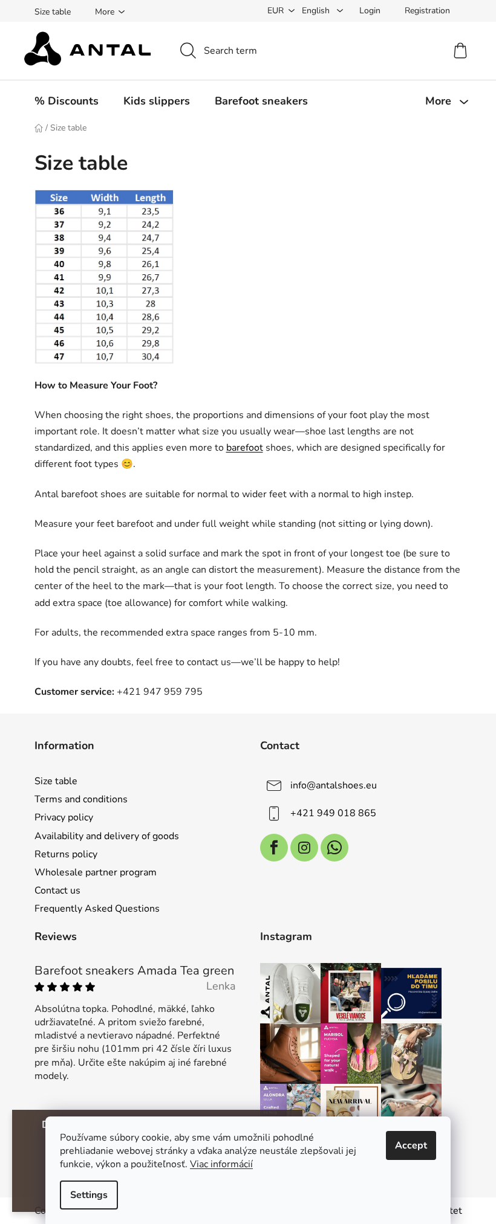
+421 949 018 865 (333, 813)
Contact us (57, 890)
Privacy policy (63, 817)
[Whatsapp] (334, 848)
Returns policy (65, 854)
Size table (52, 12)
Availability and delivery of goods (106, 836)
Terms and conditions (81, 799)
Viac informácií (221, 1164)
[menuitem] (66, 100)
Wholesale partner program (95, 872)
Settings (89, 1195)
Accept (411, 1145)
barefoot (244, 447)
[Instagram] (304, 848)
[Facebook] (274, 848)
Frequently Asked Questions (97, 908)
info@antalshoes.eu (333, 785)
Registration (427, 10)
